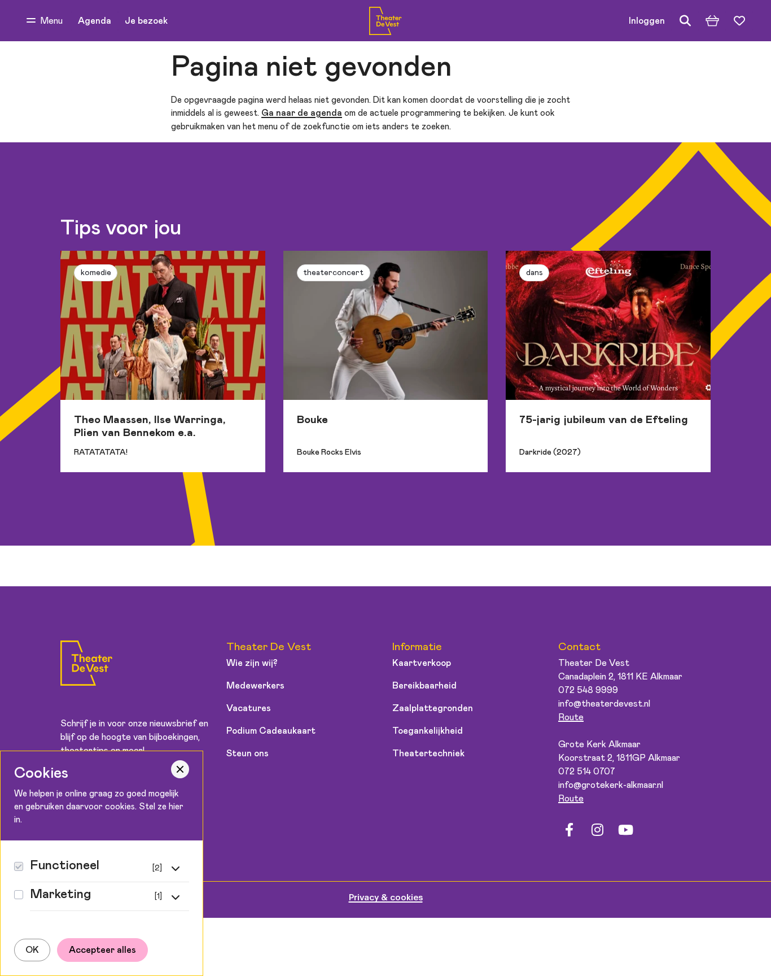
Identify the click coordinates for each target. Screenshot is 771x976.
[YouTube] (625, 829)
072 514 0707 (586, 771)
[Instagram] (597, 829)
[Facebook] (569, 829)
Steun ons (247, 753)
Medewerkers (255, 685)
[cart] (712, 21)
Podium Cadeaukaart (271, 730)
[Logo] (86, 665)
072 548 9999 (588, 690)
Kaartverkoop (421, 663)
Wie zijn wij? (252, 663)
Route (571, 717)
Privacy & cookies (386, 897)
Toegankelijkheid (427, 730)
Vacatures (248, 708)
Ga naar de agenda (301, 113)
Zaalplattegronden (432, 708)
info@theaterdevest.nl (604, 703)
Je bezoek (146, 20)
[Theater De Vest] (385, 21)
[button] (44, 21)
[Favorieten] (739, 21)
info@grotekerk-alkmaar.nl (610, 785)
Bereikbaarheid (424, 685)
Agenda (94, 20)
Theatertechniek (428, 753)
